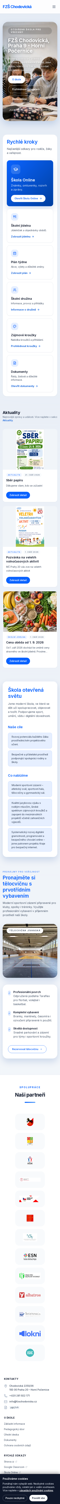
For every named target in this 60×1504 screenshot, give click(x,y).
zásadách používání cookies (36, 1490)
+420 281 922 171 (19, 1395)
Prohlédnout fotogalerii (26, 89)
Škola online (19, 99)
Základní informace (14, 1423)
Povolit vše (38, 1498)
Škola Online (12, 1472)
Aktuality (8, 420)
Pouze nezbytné (15, 1498)
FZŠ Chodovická (17, 6)
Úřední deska (11, 1434)
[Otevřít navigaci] (54, 6)
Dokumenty (10, 1440)
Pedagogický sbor (14, 1429)
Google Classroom (15, 1467)
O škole (16, 79)
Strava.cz (10, 1461)
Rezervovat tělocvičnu (25, 1049)
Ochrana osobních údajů (17, 1445)
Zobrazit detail (18, 495)
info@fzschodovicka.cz (23, 1401)
